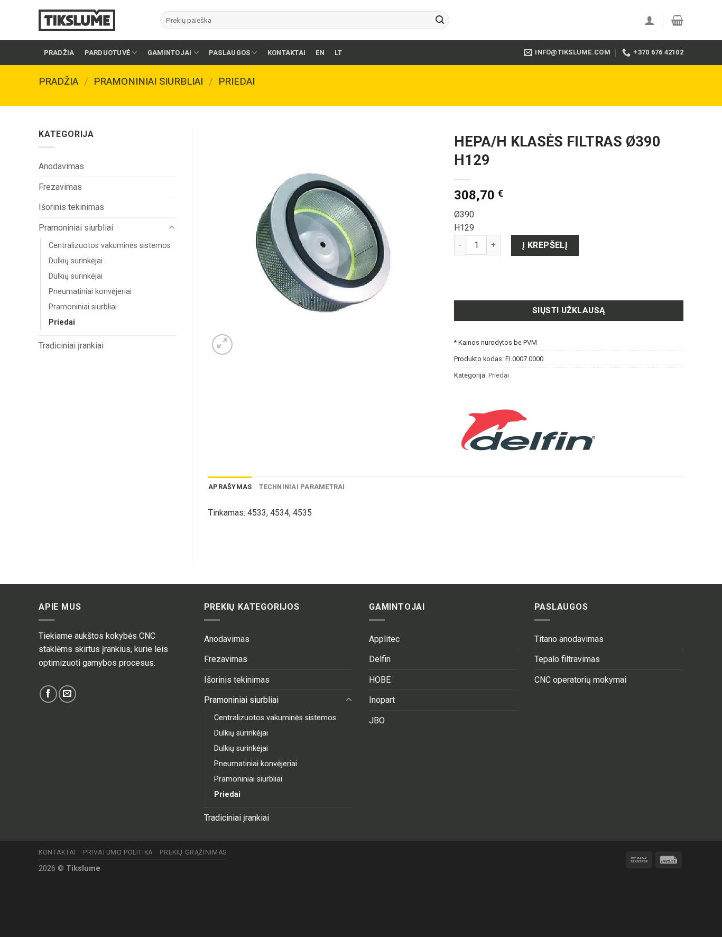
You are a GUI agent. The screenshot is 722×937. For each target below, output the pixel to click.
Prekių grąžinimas (193, 852)
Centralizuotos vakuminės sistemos (110, 245)
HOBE (380, 680)
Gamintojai (169, 53)
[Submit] (440, 20)
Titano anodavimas (569, 639)
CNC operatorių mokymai (580, 680)
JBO (377, 720)
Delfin (380, 659)
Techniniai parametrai (302, 487)
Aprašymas (230, 487)
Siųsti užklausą (568, 310)
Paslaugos (229, 53)
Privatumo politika (118, 852)
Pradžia (59, 53)
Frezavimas (60, 187)
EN (320, 53)
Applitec (384, 639)
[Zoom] (222, 344)
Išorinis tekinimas (71, 207)
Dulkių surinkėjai (76, 260)
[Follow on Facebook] (48, 694)
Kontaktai (286, 53)
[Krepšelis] (677, 20)
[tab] (230, 487)
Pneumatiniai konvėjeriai (90, 291)
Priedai (236, 81)
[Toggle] (172, 228)
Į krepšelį (545, 245)
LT (339, 53)
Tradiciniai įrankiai (71, 346)
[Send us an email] (67, 694)
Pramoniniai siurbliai (148, 81)
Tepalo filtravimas (567, 659)
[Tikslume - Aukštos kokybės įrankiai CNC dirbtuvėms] (91, 20)
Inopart (382, 700)
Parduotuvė (108, 53)
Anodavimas (61, 166)
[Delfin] (528, 430)
